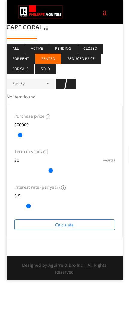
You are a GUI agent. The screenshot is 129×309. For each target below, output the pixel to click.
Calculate (64, 225)
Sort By (19, 83)
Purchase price (29, 116)
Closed (90, 48)
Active (37, 48)
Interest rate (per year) (37, 187)
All (16, 48)
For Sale (20, 68)
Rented (48, 58)
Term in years (28, 151)
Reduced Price (81, 58)
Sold (45, 68)
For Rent (21, 58)
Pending (63, 48)
